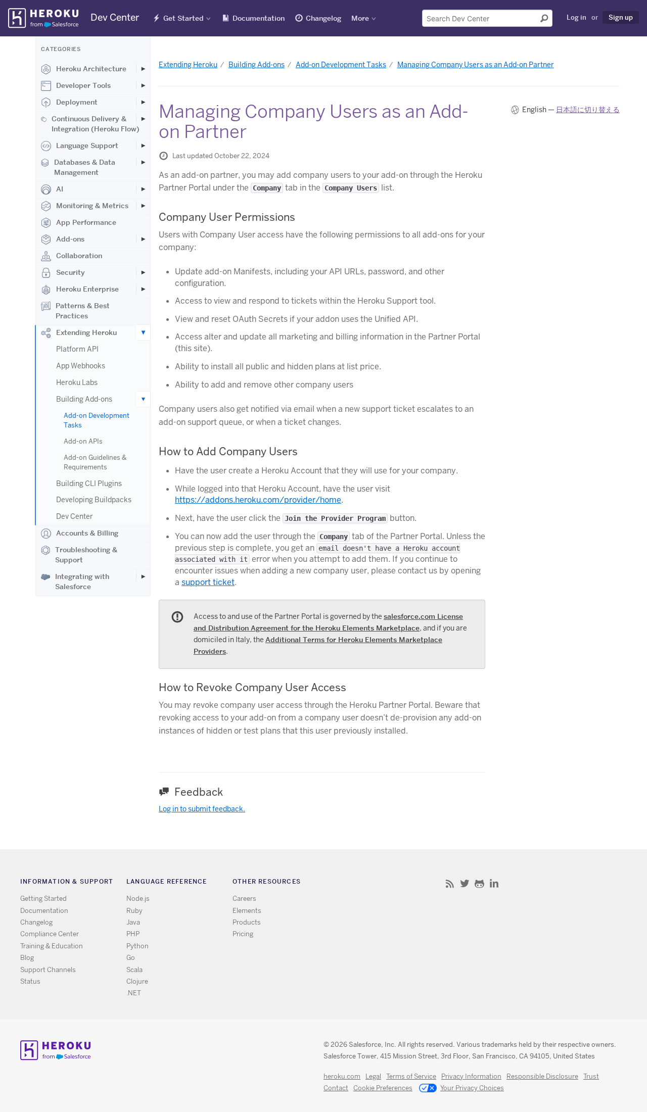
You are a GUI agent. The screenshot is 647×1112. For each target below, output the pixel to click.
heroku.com (342, 1076)
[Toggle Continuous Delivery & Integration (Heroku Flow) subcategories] (143, 118)
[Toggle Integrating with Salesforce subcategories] (143, 576)
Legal (373, 1076)
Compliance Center (49, 934)
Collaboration (79, 255)
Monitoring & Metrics (92, 205)
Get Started (183, 18)
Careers (244, 898)
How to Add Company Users (228, 451)
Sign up (621, 17)
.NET (133, 993)
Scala (134, 970)
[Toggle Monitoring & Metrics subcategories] (143, 205)
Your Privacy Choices (472, 1088)
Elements (247, 910)
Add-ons (70, 239)
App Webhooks (80, 365)
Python (137, 946)
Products (247, 922)
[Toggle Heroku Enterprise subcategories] (143, 289)
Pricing (243, 934)
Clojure (137, 981)
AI (59, 189)
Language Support (87, 145)
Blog (27, 957)
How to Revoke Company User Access (252, 687)
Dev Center (74, 516)
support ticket (208, 582)
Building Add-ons (84, 399)
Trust (591, 1076)
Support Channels (48, 970)
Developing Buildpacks (93, 499)
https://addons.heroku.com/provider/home (258, 500)
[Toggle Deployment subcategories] (143, 102)
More (360, 18)
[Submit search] (544, 18)
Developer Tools (83, 85)
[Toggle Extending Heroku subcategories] (143, 332)
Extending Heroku (86, 332)
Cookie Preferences (382, 1088)
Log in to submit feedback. (202, 808)
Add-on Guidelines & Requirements (95, 462)
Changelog (323, 18)
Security (70, 272)
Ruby (134, 910)
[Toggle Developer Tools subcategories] (143, 85)
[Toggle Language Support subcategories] (143, 145)
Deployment (77, 102)
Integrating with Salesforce (82, 581)
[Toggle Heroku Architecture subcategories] (143, 68)
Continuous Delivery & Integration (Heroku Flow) (96, 123)
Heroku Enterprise (87, 289)
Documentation (259, 18)
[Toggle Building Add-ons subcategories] (143, 399)
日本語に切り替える (588, 109)
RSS (450, 883)
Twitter (464, 883)
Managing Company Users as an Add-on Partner (475, 64)
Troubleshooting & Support (86, 554)
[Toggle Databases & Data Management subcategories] (143, 162)
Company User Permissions (227, 217)
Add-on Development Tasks (96, 420)
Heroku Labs (77, 382)
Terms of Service (411, 1076)
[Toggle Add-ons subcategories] (143, 239)
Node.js (138, 898)
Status (30, 981)
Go (130, 957)
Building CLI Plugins (89, 483)
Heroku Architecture (91, 68)
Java (133, 922)
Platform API (77, 349)
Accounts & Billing (87, 533)
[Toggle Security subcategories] (143, 272)
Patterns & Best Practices (83, 310)
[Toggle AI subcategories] (143, 189)
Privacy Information (471, 1076)
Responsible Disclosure (542, 1076)
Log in (576, 17)
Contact (336, 1088)
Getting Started (43, 898)
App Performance (86, 222)
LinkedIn (494, 883)
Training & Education (51, 946)
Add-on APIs (83, 441)
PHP (133, 934)
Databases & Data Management (84, 167)
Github (479, 883)
